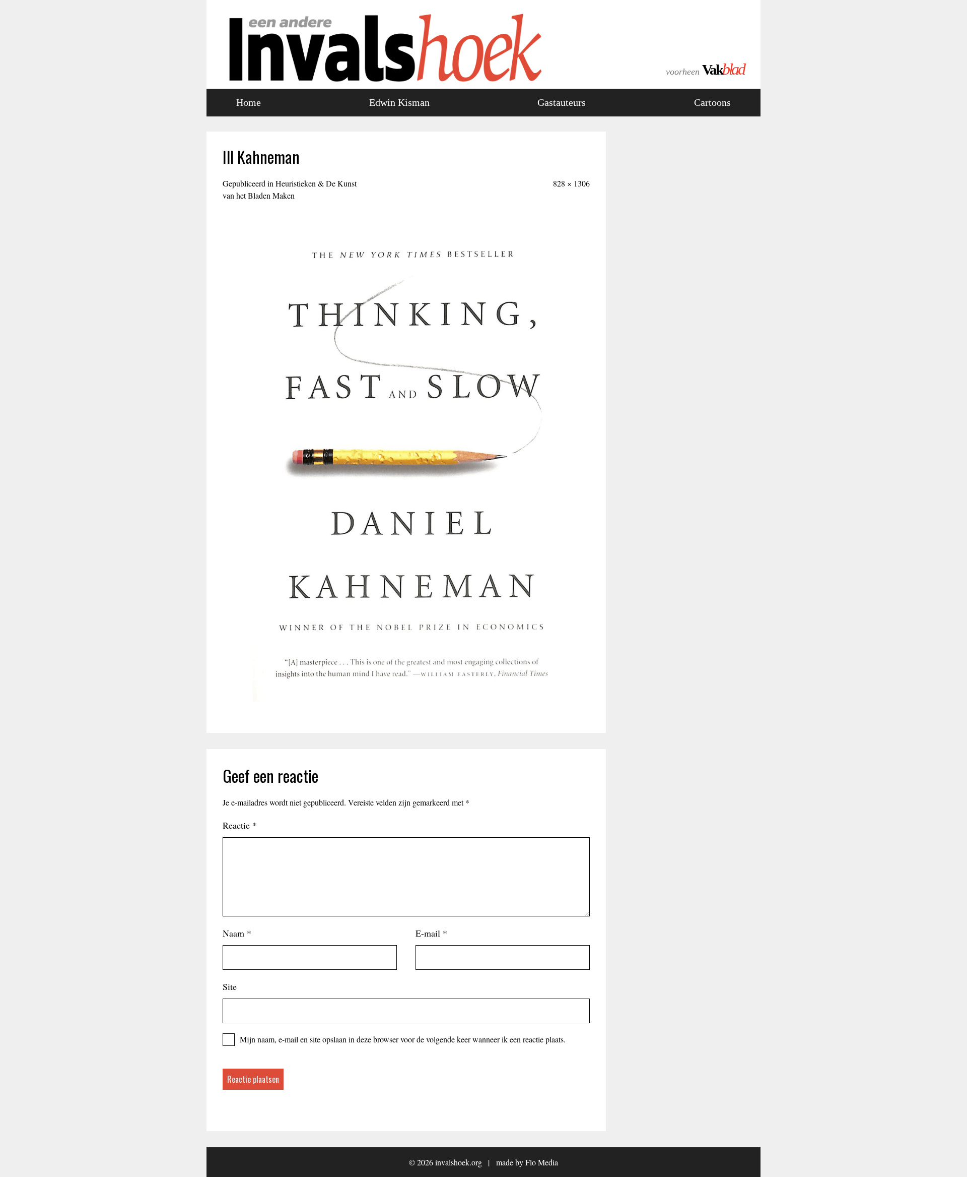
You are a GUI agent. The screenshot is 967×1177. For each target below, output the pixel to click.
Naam (237, 933)
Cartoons (712, 102)
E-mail (431, 933)
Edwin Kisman (399, 102)
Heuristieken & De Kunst (290, 189)
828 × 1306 (571, 183)
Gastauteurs (561, 102)
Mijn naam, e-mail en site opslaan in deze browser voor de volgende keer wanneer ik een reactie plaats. (403, 1039)
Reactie (240, 825)
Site (230, 986)
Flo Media (541, 1162)
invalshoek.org (458, 1162)
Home (248, 102)
